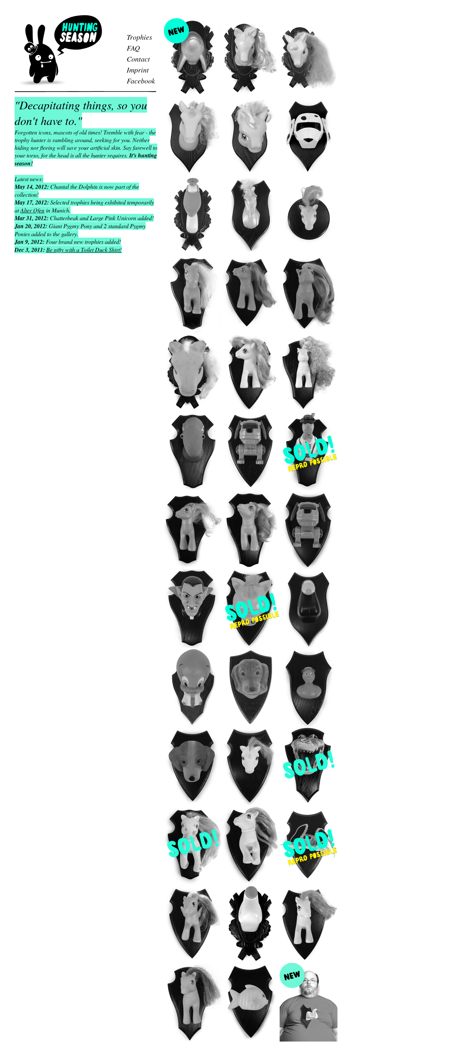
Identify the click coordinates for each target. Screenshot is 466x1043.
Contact (138, 58)
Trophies (139, 37)
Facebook (141, 80)
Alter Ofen (32, 210)
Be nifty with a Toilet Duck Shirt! (84, 249)
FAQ (133, 47)
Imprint (138, 69)
